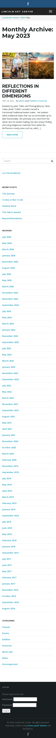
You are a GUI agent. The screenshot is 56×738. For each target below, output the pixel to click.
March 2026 (8, 249)
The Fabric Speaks (11, 212)
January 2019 (8, 509)
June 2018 (7, 528)
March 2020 (8, 453)
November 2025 (10, 261)
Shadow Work (9, 206)
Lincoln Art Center (17, 11)
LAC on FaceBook (11, 173)
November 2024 (10, 299)
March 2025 (8, 286)
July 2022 (6, 385)
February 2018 (9, 540)
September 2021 (10, 410)
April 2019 (7, 490)
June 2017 (7, 565)
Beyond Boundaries (12, 218)
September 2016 (10, 602)
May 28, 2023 (8, 101)
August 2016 (8, 608)
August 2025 (8, 268)
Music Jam (7, 651)
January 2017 (8, 583)
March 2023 (8, 360)
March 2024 (8, 323)
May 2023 (7, 354)
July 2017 (6, 559)
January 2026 (8, 255)
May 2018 (7, 534)
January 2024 (8, 329)
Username (7, 699)
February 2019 (9, 503)
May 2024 (7, 317)
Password (7, 705)
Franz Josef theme (37, 725)
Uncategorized (10, 664)
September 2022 (10, 379)
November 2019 (10, 466)
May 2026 (7, 243)
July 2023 (6, 348)
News (5, 658)
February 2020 (9, 459)
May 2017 (7, 571)
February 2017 (9, 577)
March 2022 (8, 398)
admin (21, 101)
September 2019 (10, 472)
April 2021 (7, 429)
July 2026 (6, 237)
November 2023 (10, 336)
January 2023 (8, 367)
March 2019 (8, 497)
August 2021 (8, 416)
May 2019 (7, 484)
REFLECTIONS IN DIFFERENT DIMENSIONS (20, 91)
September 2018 (10, 515)
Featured (42, 101)
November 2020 (10, 441)
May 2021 (7, 422)
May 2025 (7, 280)
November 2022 (10, 373)
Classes (6, 627)
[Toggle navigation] (50, 11)
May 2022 (7, 391)
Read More (12, 135)
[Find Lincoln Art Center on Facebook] (28, 3)
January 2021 (8, 435)
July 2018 (6, 521)
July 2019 (6, 478)
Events (5, 633)
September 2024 (10, 305)
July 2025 (6, 274)
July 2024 (6, 311)
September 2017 (10, 552)
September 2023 (10, 342)
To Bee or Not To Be (12, 199)
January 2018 (8, 546)
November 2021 (10, 404)
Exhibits (33, 101)
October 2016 (9, 596)
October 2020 (9, 447)
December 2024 (10, 292)
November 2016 (10, 590)
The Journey (8, 193)
